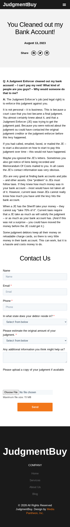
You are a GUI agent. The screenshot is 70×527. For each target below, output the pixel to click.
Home (35, 473)
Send (35, 407)
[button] (64, 4)
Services (35, 480)
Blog (35, 493)
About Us (35, 487)
